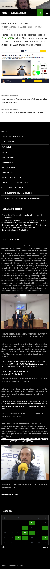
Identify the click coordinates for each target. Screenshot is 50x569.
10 (45, 528)
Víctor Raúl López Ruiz (13, 12)
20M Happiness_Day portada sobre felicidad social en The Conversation (24, 99)
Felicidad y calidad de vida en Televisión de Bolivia (22, 111)
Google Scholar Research (13, 137)
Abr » (45, 547)
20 (18, 537)
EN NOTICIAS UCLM (10, 239)
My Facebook (7, 162)
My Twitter (6, 152)
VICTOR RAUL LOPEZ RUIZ (33, 336)
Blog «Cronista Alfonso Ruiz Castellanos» (20, 198)
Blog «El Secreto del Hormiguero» (17, 193)
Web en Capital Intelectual (13, 188)
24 (45, 537)
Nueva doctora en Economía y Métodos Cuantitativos (24, 225)
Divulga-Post (7, 24)
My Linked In (6, 172)
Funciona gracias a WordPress (12, 566)
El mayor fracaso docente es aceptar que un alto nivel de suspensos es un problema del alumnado (24, 221)
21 (25, 537)
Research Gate (7, 142)
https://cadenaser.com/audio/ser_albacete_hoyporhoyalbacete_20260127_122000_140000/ (24, 439)
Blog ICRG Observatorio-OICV (14, 183)
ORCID (4, 132)
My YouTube (6, 147)
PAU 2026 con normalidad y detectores (18, 227)
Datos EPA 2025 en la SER (11, 484)
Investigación (21, 24)
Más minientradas (10, 495)
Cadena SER (7, 38)
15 (32, 532)
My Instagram (7, 157)
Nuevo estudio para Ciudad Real (15, 230)
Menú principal (46, 12)
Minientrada (7, 27)
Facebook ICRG (8, 167)
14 (25, 532)
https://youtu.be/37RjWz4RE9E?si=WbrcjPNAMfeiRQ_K (15, 372)
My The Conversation (11, 178)
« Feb (4, 547)
